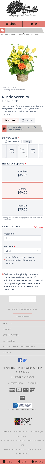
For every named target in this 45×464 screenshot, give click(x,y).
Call (8, 461)
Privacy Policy (11, 449)
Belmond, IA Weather (11, 440)
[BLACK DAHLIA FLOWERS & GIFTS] (22, 17)
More (5, 114)
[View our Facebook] (20, 361)
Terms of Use (22, 454)
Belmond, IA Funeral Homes (15, 432)
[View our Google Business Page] (25, 361)
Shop (13, 24)
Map (23, 461)
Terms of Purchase (29, 449)
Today (27, 141)
